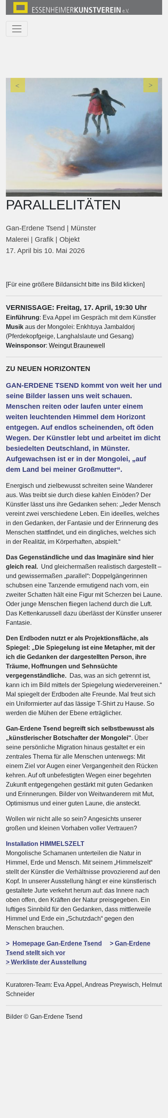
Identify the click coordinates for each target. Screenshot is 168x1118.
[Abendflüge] (84, 137)
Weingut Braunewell (77, 345)
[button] (17, 137)
